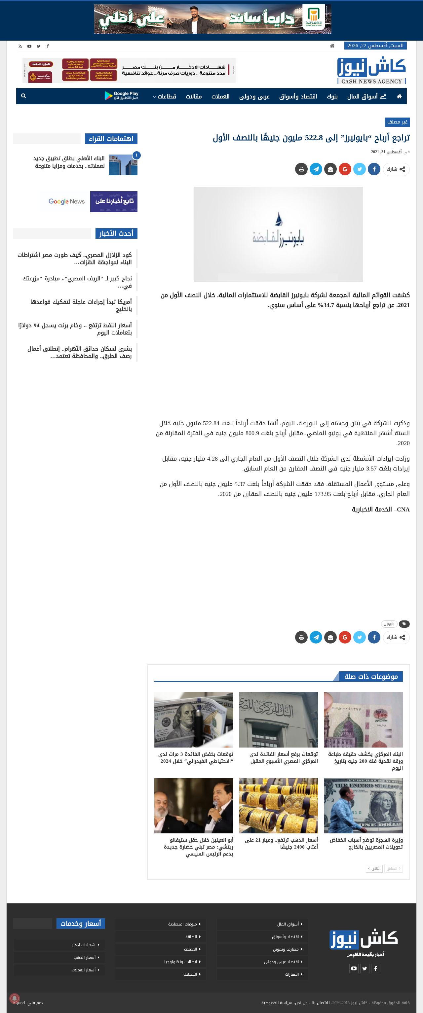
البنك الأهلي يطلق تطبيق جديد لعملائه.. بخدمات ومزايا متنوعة (69, 162)
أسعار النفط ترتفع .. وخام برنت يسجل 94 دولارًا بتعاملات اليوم (75, 329)
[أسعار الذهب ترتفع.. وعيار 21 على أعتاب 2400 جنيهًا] (278, 805)
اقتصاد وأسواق (298, 96)
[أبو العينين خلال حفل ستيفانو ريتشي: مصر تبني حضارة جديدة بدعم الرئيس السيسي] (193, 805)
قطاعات (167, 96)
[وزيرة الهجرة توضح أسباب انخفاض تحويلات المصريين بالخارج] (363, 805)
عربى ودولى (254, 96)
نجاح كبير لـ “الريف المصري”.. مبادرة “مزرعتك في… (77, 282)
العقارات (292, 974)
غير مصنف (397, 122)
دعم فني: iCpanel (28, 1002)
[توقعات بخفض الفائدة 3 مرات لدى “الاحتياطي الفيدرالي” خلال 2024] (193, 719)
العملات (221, 96)
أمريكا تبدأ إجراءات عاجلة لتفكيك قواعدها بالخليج (81, 305)
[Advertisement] (278, 362)
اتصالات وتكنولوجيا (180, 961)
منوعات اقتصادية (182, 924)
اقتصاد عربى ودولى (281, 961)
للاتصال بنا (321, 1002)
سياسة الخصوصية (276, 1002)
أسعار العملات (84, 970)
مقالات (194, 96)
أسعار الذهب (85, 957)
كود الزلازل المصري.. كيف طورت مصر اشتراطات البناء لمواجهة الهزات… (75, 258)
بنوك (332, 96)
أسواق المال (362, 96)
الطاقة (191, 936)
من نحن (301, 1002)
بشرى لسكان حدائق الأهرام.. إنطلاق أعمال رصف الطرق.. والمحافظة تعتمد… (79, 352)
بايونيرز (389, 624)
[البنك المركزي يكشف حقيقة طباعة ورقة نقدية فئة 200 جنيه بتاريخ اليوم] (363, 719)
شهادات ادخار (84, 945)
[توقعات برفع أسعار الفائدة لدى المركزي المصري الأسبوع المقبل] (278, 719)
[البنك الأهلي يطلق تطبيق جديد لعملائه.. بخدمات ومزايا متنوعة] (123, 165)
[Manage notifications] (14, 998)
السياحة (190, 974)
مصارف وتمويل (286, 949)
